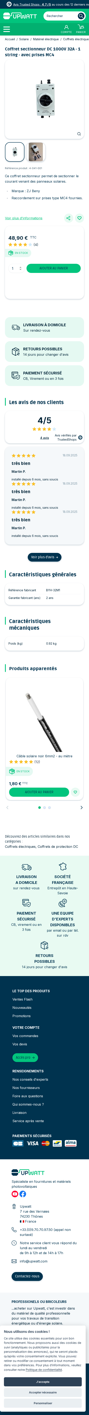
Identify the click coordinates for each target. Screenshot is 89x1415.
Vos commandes (25, 1036)
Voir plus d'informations (23, 218)
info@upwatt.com (33, 1261)
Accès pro (23, 1058)
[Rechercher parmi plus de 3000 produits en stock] (81, 16)
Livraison (19, 1113)
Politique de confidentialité (44, 1369)
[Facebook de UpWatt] (22, 1194)
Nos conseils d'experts (30, 1079)
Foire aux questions (27, 1096)
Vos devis (19, 1044)
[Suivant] (81, 807)
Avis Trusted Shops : (32, 4)
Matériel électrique (46, 39)
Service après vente (28, 1121)
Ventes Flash (22, 999)
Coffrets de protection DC (58, 846)
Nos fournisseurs (26, 1088)
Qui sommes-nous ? (28, 1104)
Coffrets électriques (20, 846)
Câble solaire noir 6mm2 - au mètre (44, 756)
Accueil (10, 39)
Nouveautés (21, 1008)
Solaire (24, 39)
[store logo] (20, 15)
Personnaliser (43, 1403)
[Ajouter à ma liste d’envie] (79, 218)
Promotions (21, 1016)
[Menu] (8, 29)
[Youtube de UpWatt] (15, 1194)
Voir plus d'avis (42, 557)
